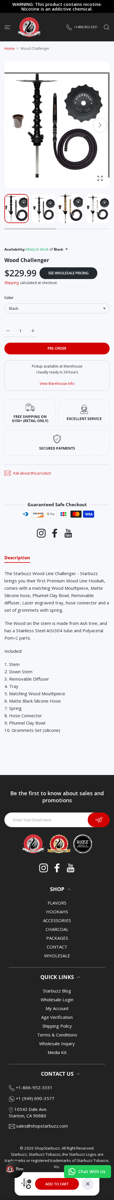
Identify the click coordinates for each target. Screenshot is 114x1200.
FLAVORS (57, 903)
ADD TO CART (57, 1184)
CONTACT (57, 947)
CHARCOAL (57, 929)
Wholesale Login (57, 999)
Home (9, 48)
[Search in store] (107, 27)
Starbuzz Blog (57, 991)
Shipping (11, 283)
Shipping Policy (57, 1026)
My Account (57, 1008)
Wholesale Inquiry (57, 1043)
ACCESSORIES (57, 920)
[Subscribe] (99, 820)
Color (8, 297)
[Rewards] (14, 1169)
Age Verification (57, 1017)
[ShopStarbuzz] (29, 27)
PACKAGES (57, 938)
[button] (100, 125)
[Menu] (7, 27)
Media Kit (57, 1052)
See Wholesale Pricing (68, 273)
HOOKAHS (57, 912)
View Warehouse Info (57, 383)
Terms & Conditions (57, 1035)
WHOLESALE (57, 955)
